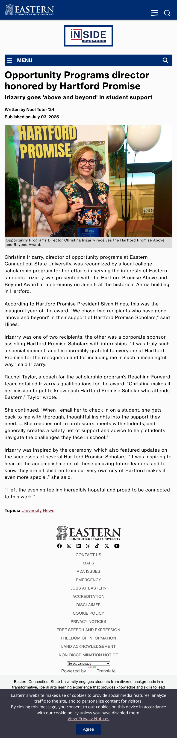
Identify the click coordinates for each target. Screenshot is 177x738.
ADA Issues (88, 571)
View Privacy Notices (88, 718)
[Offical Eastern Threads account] (88, 546)
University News (38, 510)
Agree (88, 729)
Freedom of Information (88, 638)
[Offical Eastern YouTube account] (117, 546)
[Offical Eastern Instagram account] (69, 546)
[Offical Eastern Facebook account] (59, 546)
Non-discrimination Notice (88, 655)
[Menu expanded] (154, 13)
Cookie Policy (88, 613)
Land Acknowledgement (88, 646)
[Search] (165, 60)
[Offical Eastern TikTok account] (97, 546)
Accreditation (89, 596)
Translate (106, 671)
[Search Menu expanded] (167, 13)
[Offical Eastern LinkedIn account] (79, 546)
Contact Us (88, 554)
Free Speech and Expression (88, 630)
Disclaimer (88, 604)
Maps (88, 563)
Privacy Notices (88, 621)
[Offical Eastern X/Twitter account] (107, 546)
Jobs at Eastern (88, 588)
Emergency (88, 580)
